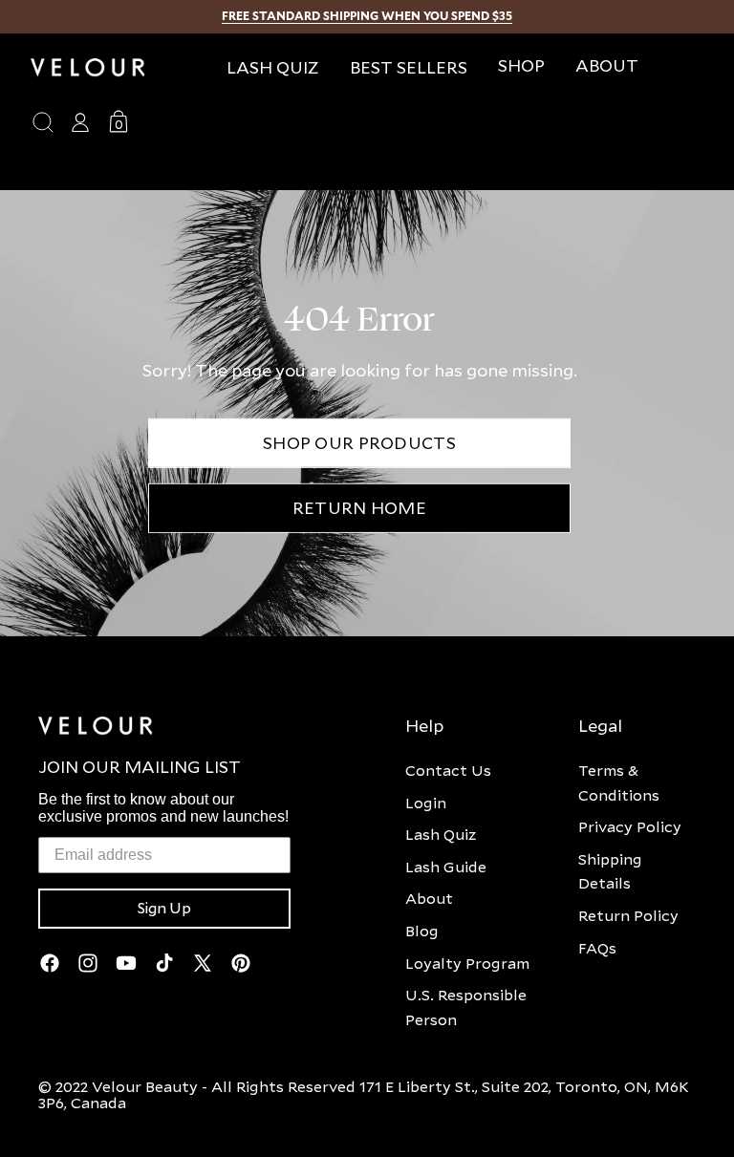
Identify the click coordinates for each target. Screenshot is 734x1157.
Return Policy (628, 915)
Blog (422, 930)
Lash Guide (445, 866)
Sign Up (164, 908)
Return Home (359, 508)
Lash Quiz (440, 834)
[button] (521, 65)
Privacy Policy (629, 826)
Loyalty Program (467, 963)
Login (425, 802)
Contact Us (448, 770)
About (429, 898)
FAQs (597, 947)
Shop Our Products (359, 443)
